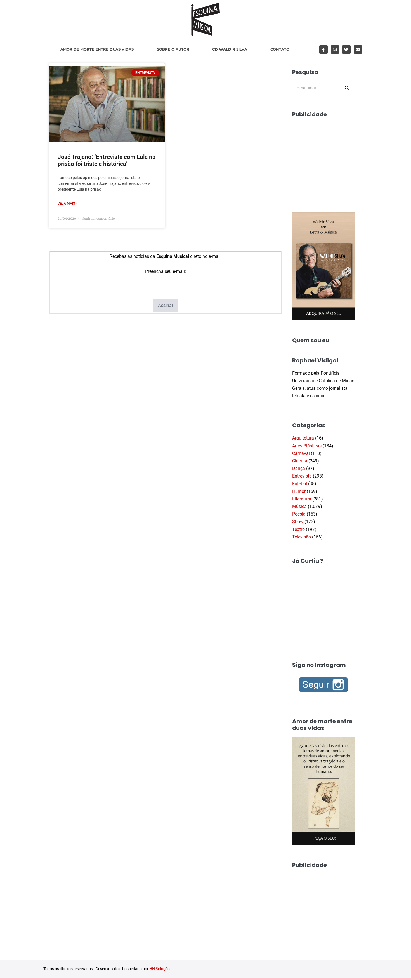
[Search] (347, 88)
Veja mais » (67, 203)
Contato (279, 49)
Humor (299, 491)
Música (299, 506)
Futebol (299, 483)
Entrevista (302, 476)
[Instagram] (335, 49)
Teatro (298, 529)
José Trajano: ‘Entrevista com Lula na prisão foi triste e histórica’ (106, 160)
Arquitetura (303, 438)
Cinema (299, 461)
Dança (298, 468)
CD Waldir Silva (229, 49)
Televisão (301, 537)
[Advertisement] (334, 158)
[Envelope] (358, 49)
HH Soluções (160, 969)
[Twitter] (346, 49)
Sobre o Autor (173, 49)
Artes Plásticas (307, 445)
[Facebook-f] (323, 49)
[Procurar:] (323, 87)
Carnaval (301, 453)
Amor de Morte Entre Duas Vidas (97, 49)
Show (297, 521)
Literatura (301, 499)
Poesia (299, 514)
